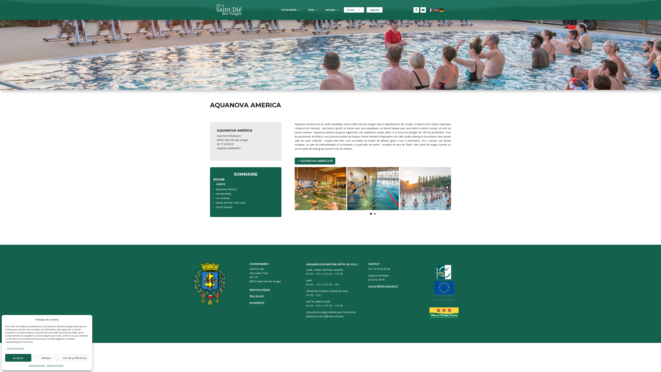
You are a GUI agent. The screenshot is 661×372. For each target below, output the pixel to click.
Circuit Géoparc (224, 207)
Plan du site (257, 296)
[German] (441, 10)
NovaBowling (223, 193)
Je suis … (352, 9)
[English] (436, 10)
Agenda (374, 9)
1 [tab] (371, 214)
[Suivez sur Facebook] (416, 10)
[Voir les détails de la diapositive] (320, 188)
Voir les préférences (75, 358)
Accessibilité (257, 302)
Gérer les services (15, 348)
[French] (430, 10)
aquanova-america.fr (317, 161)
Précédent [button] (299, 187)
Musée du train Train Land (230, 202)
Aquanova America (226, 189)
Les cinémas (223, 198)
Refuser (46, 358)
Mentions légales (37, 365)
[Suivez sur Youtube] (423, 10)
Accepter (18, 358)
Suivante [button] (446, 187)
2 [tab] (375, 214)
